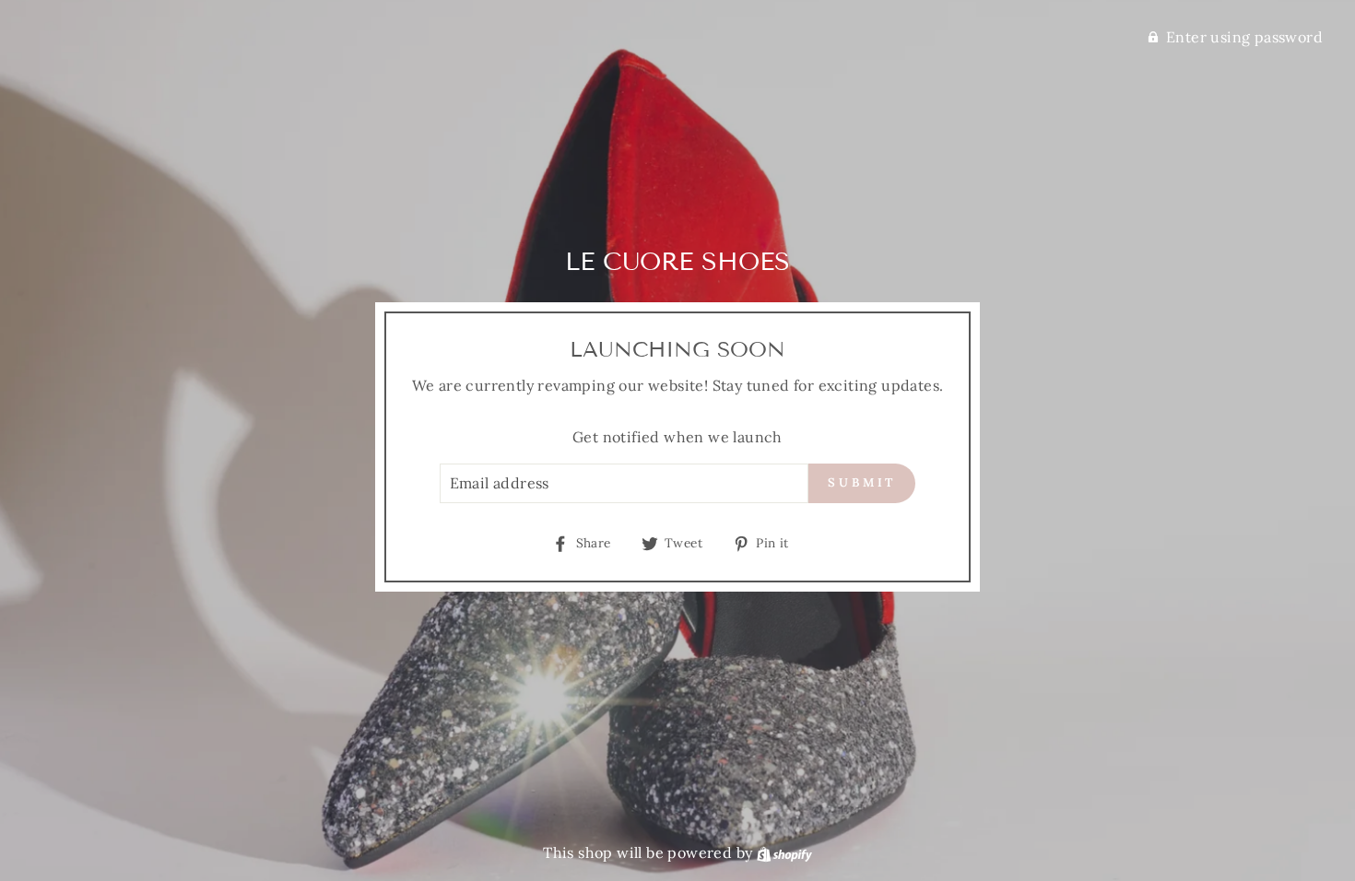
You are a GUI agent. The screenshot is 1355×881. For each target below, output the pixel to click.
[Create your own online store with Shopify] (784, 852)
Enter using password (1244, 37)
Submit (862, 482)
